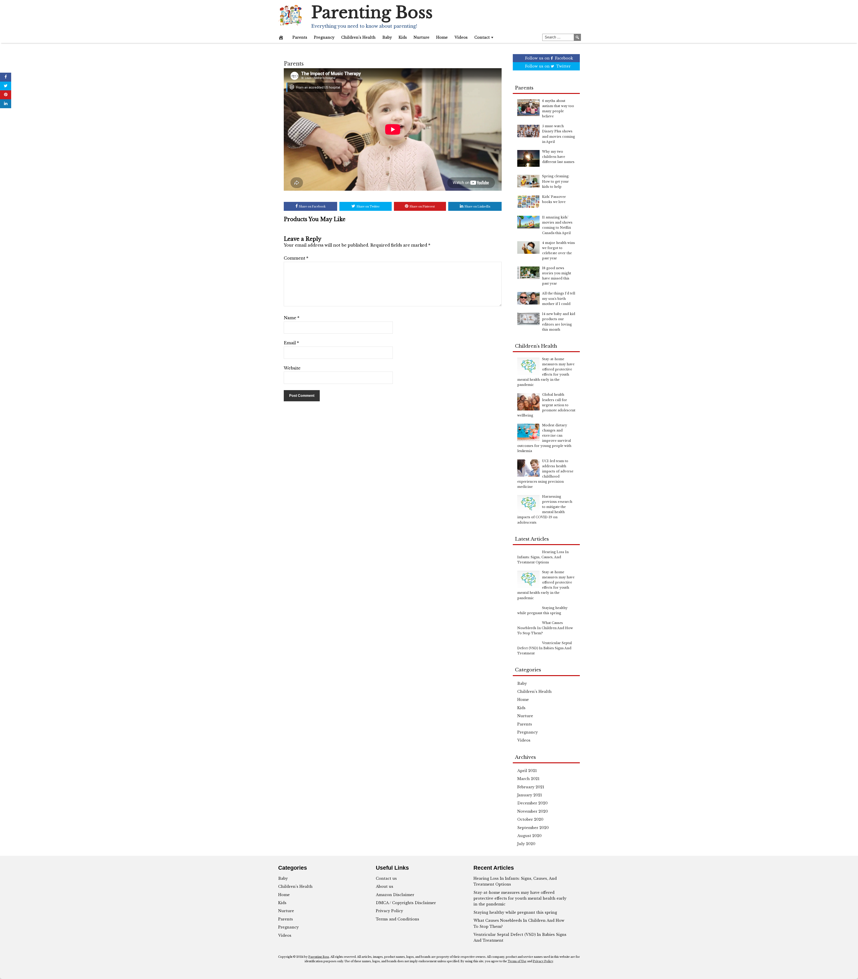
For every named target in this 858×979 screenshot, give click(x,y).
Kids (403, 37)
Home (442, 37)
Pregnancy (324, 37)
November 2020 (532, 811)
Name (291, 317)
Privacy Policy (389, 911)
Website (292, 368)
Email (291, 342)
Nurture (421, 37)
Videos (461, 37)
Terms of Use (517, 961)
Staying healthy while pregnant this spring (515, 912)
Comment (296, 258)
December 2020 (532, 803)
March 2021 (528, 778)
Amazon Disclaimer (395, 894)
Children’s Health (358, 37)
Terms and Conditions (397, 919)
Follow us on (549, 58)
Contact (482, 37)
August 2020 (529, 835)
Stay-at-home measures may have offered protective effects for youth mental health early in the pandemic (519, 898)
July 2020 (526, 844)
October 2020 (530, 819)
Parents (299, 37)
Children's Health (534, 691)
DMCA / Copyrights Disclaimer (406, 903)
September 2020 (533, 827)
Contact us (386, 878)
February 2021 (530, 787)
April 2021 (527, 770)
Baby (387, 37)
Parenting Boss (372, 12)
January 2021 (529, 795)
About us (384, 886)
